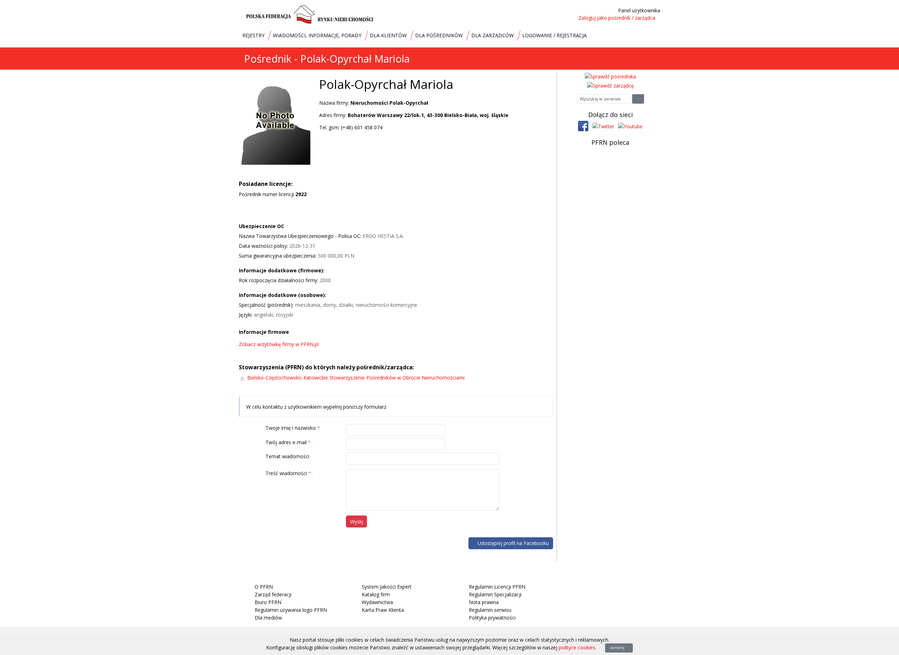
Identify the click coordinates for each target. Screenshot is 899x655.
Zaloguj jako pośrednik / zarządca (616, 17)
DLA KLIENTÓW (388, 35)
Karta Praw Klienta (383, 610)
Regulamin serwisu (490, 610)
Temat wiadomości (287, 456)
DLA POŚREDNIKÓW (439, 35)
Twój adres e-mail (286, 442)
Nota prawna (484, 602)
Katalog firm (376, 594)
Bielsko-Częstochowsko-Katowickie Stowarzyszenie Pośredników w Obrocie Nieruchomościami (356, 377)
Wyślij (356, 521)
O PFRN (264, 586)
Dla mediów (268, 617)
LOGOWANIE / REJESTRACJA (554, 35)
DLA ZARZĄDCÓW (492, 35)
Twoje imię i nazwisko (290, 427)
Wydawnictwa (377, 602)
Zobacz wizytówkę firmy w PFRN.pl (279, 344)
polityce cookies (577, 647)
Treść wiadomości (286, 473)
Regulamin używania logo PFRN (291, 610)
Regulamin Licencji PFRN (497, 586)
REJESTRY (253, 35)
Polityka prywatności (492, 617)
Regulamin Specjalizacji (495, 594)
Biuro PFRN (268, 602)
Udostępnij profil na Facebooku (512, 543)
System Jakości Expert (387, 586)
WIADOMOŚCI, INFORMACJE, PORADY (317, 35)
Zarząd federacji (273, 594)
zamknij (617, 647)
